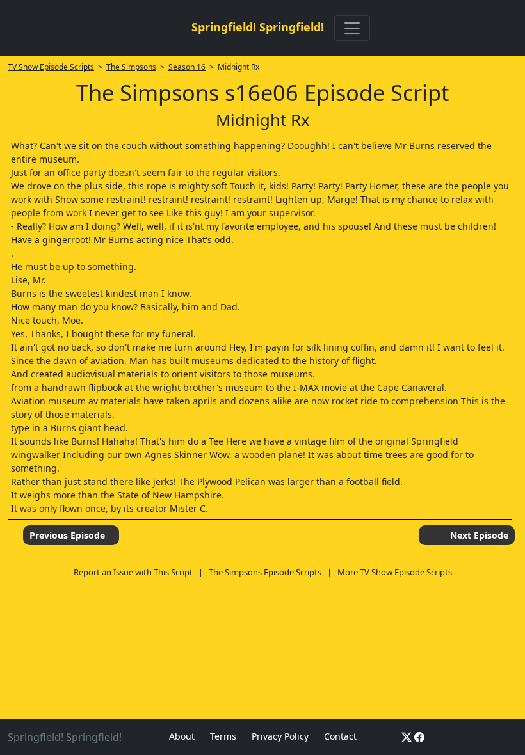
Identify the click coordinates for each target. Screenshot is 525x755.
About (182, 736)
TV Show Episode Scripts (51, 66)
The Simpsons (131, 66)
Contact (340, 736)
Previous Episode (67, 535)
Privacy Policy (280, 736)
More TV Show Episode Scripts (394, 572)
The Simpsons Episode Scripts (265, 572)
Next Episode (479, 535)
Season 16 (187, 66)
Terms (223, 736)
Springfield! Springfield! (257, 27)
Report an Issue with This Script (133, 572)
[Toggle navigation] (352, 28)
